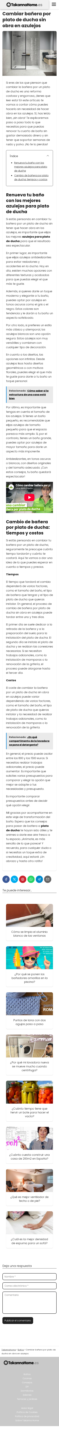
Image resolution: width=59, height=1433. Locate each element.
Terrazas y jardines (27, 1399)
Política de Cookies (27, 1412)
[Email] (47, 879)
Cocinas (27, 1378)
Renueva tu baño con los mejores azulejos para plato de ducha (30, 166)
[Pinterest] (22, 879)
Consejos (27, 1382)
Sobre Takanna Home (27, 1420)
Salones (27, 1394)
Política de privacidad (27, 1416)
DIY (27, 1386)
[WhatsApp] (31, 879)
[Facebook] (6, 879)
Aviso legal (27, 1408)
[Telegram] (39, 879)
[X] (14, 879)
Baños (27, 1374)
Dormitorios (27, 1390)
